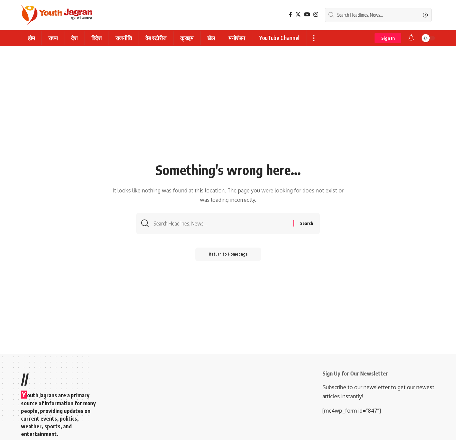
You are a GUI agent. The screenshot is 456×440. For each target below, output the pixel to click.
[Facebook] (290, 14)
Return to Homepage (228, 254)
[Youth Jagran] (56, 15)
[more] (313, 38)
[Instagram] (316, 14)
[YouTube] (307, 14)
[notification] (411, 38)
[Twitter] (298, 14)
